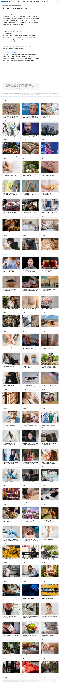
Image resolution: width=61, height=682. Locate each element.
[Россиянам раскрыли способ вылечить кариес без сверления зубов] (30, 535)
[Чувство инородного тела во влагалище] (49, 228)
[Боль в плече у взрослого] (30, 574)
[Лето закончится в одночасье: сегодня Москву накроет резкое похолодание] (49, 132)
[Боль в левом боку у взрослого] (49, 478)
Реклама (10, 681)
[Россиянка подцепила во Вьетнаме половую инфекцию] (11, 189)
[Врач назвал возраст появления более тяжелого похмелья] (30, 343)
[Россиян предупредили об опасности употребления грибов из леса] (11, 324)
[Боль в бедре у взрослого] (11, 381)
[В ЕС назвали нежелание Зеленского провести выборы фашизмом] (30, 266)
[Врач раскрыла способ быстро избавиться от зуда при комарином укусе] (49, 381)
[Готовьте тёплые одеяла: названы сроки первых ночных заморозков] (11, 651)
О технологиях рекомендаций (51, 681)
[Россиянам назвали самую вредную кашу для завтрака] (11, 208)
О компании (6, 681)
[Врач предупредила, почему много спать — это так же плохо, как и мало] (30, 228)
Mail (2, 681)
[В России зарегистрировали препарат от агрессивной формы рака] (11, 535)
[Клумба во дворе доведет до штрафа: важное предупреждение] (30, 170)
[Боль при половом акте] (11, 362)
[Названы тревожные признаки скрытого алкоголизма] (49, 401)
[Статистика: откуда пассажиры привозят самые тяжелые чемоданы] (49, 593)
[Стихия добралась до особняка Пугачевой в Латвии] (49, 151)
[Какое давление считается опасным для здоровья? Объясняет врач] (11, 132)
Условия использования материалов (32, 681)
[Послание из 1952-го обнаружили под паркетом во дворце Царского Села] (11, 112)
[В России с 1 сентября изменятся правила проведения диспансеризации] (49, 208)
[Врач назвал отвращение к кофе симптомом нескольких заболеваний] (11, 420)
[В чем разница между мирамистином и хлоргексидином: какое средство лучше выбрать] (30, 362)
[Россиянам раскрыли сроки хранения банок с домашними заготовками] (11, 497)
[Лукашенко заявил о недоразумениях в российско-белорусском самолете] (30, 381)
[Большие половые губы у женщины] (49, 112)
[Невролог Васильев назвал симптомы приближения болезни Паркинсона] (49, 554)
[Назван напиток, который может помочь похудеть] (11, 305)
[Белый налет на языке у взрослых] (49, 612)
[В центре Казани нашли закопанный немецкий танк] (30, 324)
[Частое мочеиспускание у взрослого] (11, 612)
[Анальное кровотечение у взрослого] (49, 631)
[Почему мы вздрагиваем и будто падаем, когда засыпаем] (30, 612)
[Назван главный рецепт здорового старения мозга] (30, 593)
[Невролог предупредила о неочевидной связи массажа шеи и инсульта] (30, 497)
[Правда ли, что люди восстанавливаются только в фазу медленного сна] (49, 516)
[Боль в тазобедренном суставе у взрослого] (30, 247)
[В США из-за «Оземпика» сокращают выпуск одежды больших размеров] (49, 420)
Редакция (23, 681)
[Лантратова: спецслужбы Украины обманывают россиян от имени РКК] (11, 670)
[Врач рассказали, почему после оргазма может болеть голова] (49, 247)
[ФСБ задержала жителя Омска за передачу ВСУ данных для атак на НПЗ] (30, 208)
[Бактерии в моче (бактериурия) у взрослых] (11, 631)
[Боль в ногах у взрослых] (49, 535)
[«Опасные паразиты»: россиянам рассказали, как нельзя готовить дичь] (30, 285)
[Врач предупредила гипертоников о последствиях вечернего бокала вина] (30, 420)
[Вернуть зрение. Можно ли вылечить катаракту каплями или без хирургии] (49, 458)
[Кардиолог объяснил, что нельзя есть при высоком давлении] (11, 228)
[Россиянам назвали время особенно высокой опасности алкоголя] (49, 324)
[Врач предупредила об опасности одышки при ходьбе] (49, 670)
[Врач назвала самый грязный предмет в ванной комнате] (49, 343)
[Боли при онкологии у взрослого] (11, 247)
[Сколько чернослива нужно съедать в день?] (11, 285)
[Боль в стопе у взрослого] (11, 343)
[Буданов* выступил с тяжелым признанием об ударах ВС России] (30, 132)
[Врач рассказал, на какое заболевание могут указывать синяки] (30, 189)
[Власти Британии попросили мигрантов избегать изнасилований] (49, 285)
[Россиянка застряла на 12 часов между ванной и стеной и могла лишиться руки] (11, 478)
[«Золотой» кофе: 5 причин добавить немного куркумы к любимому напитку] (11, 554)
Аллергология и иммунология (15, 5)
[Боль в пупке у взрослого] (11, 574)
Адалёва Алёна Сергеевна (15, 31)
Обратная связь (42, 681)
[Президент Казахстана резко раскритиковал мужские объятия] (30, 112)
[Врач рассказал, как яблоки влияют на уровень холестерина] (11, 151)
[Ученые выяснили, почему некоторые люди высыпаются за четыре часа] (11, 439)
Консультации (5, 5)
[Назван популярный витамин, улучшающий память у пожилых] (49, 362)
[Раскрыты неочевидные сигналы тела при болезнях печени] (11, 170)
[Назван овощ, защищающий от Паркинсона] (30, 631)
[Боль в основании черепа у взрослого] (30, 478)
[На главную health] (6, 1)
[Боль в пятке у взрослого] (11, 593)
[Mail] (2, 1)
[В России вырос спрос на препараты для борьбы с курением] (11, 266)
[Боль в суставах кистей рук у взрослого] (49, 305)
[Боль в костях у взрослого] (49, 651)
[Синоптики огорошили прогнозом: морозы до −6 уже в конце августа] (30, 554)
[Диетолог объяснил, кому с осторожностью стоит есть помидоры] (49, 574)
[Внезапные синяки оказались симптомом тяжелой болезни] (49, 170)
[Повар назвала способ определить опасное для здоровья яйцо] (49, 189)
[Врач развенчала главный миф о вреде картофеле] (11, 516)
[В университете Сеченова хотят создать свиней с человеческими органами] (30, 151)
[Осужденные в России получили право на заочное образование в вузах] (11, 401)
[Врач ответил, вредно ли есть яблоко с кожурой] (49, 266)
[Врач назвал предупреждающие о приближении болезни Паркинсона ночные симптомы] (49, 439)
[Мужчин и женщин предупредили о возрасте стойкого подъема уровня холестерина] (11, 458)
